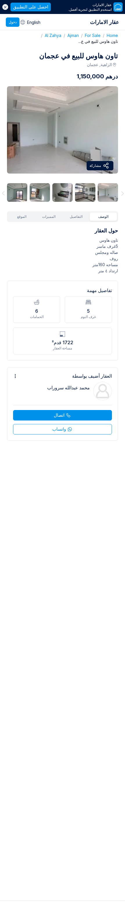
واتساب (59, 429)
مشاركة (95, 165)
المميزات (49, 216)
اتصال (59, 415)
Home (109, 35)
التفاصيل (76, 216)
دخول (13, 22)
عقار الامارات (104, 22)
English (33, 22)
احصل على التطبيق (30, 7)
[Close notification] (5, 7)
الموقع (21, 216)
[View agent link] (62, 404)
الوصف (103, 216)
